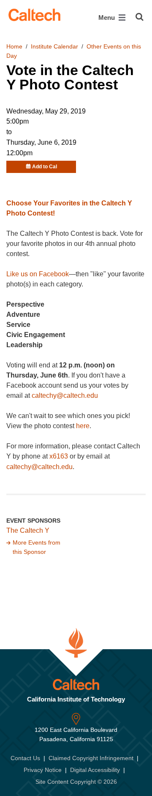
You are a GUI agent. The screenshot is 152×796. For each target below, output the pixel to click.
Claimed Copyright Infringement (91, 758)
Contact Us (25, 758)
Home (14, 46)
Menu (107, 17)
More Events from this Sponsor (36, 547)
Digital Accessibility (95, 769)
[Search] (140, 17)
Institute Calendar (54, 46)
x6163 (58, 456)
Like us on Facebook (37, 274)
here (83, 425)
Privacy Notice (43, 769)
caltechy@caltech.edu (65, 395)
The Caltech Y (27, 530)
